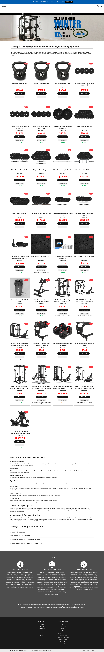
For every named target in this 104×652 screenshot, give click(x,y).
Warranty (63, 628)
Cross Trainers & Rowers (62, 10)
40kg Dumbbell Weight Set (41, 170)
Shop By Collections (86, 10)
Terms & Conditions (38, 650)
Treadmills (14, 10)
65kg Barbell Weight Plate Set (41, 213)
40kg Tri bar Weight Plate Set (84, 170)
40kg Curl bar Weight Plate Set (62, 170)
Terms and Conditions (63, 637)
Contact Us (63, 626)
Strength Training (41, 633)
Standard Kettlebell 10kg (19, 83)
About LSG (63, 641)
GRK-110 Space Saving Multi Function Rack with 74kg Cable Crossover (19, 388)
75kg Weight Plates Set (19, 213)
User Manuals (63, 635)
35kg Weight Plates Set (84, 126)
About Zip (63, 644)
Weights (75, 10)
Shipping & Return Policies (63, 633)
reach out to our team (27, 520)
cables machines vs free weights (30, 502)
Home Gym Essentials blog (70, 517)
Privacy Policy (63, 639)
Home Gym (23, 10)
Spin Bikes (32, 10)
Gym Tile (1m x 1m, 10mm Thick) (84, 256)
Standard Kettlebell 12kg (41, 83)
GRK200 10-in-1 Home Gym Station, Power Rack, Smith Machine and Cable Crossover (62, 301)
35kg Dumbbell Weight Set (19, 170)
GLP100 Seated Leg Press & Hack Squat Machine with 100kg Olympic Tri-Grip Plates (20, 433)
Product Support (63, 630)
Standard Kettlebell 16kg (63, 83)
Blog (63, 624)
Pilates (39, 10)
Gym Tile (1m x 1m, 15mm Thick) (41, 256)
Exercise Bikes (48, 10)
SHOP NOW (69, 1)
